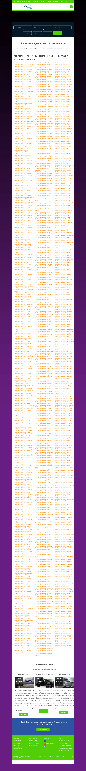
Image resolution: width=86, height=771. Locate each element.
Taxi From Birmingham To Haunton (42, 242)
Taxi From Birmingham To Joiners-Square (44, 351)
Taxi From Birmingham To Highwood (43, 275)
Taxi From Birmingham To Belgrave (22, 188)
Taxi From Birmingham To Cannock (22, 386)
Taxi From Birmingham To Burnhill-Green (24, 356)
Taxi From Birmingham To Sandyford (63, 240)
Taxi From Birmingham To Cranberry (23, 544)
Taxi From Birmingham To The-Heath (63, 406)
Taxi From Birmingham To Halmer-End (43, 202)
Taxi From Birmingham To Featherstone (43, 72)
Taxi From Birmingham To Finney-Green (44, 81)
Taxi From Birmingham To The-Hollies (63, 408)
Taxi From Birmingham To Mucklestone (43, 598)
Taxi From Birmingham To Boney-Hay (23, 269)
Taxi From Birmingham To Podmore (63, 146)
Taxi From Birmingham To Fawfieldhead (43, 69)
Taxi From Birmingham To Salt (61, 230)
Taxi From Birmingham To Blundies (22, 247)
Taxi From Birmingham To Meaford (42, 534)
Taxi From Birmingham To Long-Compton (44, 463)
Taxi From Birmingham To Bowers (22, 282)
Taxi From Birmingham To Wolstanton (63, 603)
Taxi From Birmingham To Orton (62, 93)
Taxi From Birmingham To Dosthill (22, 596)
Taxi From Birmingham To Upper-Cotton (64, 470)
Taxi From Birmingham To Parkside (62, 123)
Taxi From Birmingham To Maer (42, 519)
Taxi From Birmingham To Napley (42, 603)
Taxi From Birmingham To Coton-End (23, 512)
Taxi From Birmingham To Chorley (22, 437)
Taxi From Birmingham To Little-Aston (43, 433)
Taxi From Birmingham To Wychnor (63, 641)
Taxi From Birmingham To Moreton (42, 584)
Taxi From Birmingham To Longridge (43, 475)
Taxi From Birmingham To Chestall (22, 432)
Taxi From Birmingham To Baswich (22, 170)
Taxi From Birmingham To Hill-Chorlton (43, 279)
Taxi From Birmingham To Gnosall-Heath (44, 141)
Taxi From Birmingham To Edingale (22, 630)
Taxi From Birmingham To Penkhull (63, 129)
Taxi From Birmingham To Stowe (62, 364)
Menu (71, 6)
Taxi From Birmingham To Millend (42, 566)
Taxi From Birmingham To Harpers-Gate (43, 228)
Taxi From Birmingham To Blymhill (22, 255)
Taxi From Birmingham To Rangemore (63, 173)
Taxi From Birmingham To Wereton (62, 522)
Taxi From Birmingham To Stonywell (63, 358)
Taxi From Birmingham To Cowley (22, 536)
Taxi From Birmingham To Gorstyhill (43, 156)
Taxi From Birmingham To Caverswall (23, 400)
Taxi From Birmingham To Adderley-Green (24, 78)
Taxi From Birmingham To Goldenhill (43, 148)
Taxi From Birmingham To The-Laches (63, 410)
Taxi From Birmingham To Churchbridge (23, 454)
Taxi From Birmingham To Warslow (63, 507)
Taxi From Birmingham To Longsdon (43, 477)
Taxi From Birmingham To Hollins (42, 312)
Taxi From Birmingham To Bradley (22, 292)
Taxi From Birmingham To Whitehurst (63, 563)
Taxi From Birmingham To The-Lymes (63, 413)
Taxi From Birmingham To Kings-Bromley (44, 364)
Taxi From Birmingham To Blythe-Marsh (23, 259)
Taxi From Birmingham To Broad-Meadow (24, 319)
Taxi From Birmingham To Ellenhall (22, 638)
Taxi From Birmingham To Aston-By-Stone (24, 126)
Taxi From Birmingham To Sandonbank (63, 239)
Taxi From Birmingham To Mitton (42, 573)
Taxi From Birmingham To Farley (42, 66)
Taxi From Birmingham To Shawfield (63, 260)
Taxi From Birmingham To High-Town (43, 272)
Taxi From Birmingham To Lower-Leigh (43, 495)
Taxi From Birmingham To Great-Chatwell (44, 171)
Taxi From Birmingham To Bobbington (23, 261)
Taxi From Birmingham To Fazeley (42, 71)
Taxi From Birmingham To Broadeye (23, 321)
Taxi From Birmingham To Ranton (62, 176)
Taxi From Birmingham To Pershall (62, 134)
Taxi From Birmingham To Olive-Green (63, 84)
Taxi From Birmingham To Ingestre (42, 344)
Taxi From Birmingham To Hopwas (42, 326)
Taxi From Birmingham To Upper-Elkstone (64, 472)
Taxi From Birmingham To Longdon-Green (44, 469)
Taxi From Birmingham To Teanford (63, 396)
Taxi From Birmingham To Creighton (23, 548)
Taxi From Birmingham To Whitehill (63, 561)
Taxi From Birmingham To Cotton (22, 526)
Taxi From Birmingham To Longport (43, 474)
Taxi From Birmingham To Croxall (22, 559)
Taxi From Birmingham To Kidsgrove (43, 363)
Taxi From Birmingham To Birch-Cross (23, 210)
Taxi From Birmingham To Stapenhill (63, 338)
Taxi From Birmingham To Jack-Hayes (43, 349)
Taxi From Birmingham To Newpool (43, 630)
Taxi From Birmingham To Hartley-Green (44, 232)
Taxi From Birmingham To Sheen (62, 264)
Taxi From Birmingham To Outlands (63, 104)
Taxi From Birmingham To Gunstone (43, 192)
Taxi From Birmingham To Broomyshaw (23, 343)
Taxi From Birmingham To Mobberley (43, 576)
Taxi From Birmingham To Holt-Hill (42, 319)
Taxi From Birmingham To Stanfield (63, 328)
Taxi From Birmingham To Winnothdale (63, 596)
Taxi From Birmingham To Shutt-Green (63, 284)
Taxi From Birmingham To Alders (22, 83)
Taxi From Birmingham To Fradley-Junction (44, 106)
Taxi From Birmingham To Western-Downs (64, 534)
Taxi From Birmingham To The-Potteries (63, 415)
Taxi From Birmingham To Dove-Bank (23, 598)
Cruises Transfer (64, 674)
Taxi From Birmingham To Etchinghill (23, 650)
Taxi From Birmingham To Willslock (63, 584)
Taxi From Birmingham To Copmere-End (23, 502)
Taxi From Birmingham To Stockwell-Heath (64, 341)
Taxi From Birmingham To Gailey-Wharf (43, 118)
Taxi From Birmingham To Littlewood (43, 458)
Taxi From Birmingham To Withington (63, 599)
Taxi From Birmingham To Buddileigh (23, 355)
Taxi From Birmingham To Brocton (22, 324)
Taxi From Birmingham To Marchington (43, 524)
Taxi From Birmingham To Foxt (42, 104)
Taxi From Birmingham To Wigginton (63, 576)
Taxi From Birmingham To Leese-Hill (43, 420)
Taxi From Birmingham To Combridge (23, 487)
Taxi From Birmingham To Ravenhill (63, 178)
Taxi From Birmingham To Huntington (43, 338)
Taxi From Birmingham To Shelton (62, 269)
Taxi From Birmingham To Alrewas (22, 89)
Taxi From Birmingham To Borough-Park (24, 274)
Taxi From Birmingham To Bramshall (23, 299)
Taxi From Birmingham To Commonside (23, 490)
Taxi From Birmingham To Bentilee (22, 193)
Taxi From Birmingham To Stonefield (63, 351)
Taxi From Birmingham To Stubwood (63, 371)
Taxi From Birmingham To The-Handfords (64, 405)
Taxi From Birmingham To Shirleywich (63, 275)
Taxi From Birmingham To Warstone (63, 509)
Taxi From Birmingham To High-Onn (43, 270)
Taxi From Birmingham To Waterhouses (63, 516)
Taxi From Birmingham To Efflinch (22, 631)
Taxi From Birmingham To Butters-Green (23, 376)
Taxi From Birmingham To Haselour (42, 237)
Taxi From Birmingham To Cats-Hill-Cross (24, 395)
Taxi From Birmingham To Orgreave (63, 89)
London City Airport (17, 747)
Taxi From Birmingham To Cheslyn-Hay (23, 430)
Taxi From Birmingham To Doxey (22, 600)
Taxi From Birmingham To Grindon (42, 190)
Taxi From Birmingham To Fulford (42, 116)
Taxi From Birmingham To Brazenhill (23, 302)
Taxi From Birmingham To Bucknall (22, 353)
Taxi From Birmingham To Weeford (62, 519)
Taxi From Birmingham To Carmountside (23, 388)
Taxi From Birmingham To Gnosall (42, 143)
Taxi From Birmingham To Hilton (42, 291)
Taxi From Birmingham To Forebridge (43, 94)
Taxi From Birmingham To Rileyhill (62, 195)
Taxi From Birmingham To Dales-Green (23, 569)
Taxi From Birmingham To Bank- (22, 150)
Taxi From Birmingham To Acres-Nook (23, 69)
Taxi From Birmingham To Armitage (22, 109)
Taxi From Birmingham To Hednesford (43, 259)
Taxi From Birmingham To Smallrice (63, 297)
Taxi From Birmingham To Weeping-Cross (64, 521)
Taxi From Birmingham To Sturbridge (63, 373)
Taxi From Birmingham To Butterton (22, 378)
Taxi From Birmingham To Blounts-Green (24, 245)
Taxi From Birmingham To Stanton (62, 336)
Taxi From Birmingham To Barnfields (23, 156)
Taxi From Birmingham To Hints (42, 296)
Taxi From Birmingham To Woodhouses (63, 620)
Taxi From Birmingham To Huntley (42, 339)
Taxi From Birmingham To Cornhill (22, 506)
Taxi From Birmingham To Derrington (23, 584)
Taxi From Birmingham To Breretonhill (23, 308)
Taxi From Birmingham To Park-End (63, 119)
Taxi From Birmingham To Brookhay (23, 338)
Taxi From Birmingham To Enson (22, 645)
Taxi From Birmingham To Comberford (23, 485)
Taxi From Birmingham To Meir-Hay (43, 537)
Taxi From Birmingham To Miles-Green (43, 559)
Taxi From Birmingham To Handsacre (43, 215)
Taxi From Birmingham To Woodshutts (63, 626)
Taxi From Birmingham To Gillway (42, 134)
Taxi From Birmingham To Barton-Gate (23, 158)
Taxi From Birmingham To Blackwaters (23, 230)
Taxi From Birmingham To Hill (41, 289)
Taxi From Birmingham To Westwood (63, 546)
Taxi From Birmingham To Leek (42, 416)
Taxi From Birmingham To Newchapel (43, 623)
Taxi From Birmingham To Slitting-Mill (63, 296)
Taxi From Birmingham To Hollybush (43, 316)
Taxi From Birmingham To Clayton (22, 457)
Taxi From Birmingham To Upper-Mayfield (64, 485)
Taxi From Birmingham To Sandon (62, 237)
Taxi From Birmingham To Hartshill (42, 234)
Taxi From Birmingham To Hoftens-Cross (44, 306)
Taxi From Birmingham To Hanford (42, 217)
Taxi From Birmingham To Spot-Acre (63, 309)
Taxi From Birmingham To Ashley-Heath (23, 118)
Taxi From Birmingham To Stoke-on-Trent (64, 343)
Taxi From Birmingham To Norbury (42, 641)
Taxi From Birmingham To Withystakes (63, 601)
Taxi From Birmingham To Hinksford (43, 294)
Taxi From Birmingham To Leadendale (43, 415)
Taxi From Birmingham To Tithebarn (63, 438)
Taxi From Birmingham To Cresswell (23, 549)
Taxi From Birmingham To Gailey (42, 119)
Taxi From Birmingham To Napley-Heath (44, 601)
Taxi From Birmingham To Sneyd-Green (63, 302)
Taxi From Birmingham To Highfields (43, 274)
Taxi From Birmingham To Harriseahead (43, 230)
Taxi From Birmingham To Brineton (22, 316)
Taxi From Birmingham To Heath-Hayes (43, 254)
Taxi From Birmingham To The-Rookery (63, 420)
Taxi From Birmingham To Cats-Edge (23, 393)
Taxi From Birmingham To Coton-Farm (23, 514)
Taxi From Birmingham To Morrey (42, 586)
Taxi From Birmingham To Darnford (22, 574)
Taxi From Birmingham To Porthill (62, 153)
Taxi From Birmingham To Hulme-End (43, 334)
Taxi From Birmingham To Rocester (62, 200)
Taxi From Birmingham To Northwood (43, 645)
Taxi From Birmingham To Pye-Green (63, 158)
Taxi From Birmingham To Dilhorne (22, 586)
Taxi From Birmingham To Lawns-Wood (43, 410)
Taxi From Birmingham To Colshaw (22, 477)
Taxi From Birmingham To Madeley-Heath (44, 514)
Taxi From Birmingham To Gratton (42, 165)
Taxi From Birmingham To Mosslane (43, 594)
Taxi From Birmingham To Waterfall (63, 514)
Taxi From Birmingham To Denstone (23, 583)
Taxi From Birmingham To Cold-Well (23, 474)
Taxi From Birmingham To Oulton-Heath (64, 98)
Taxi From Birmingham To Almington (23, 88)
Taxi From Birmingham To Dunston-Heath (24, 620)
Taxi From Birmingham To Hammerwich (43, 203)
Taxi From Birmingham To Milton (42, 569)
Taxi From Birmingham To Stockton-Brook (64, 339)
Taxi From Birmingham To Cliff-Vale (23, 459)
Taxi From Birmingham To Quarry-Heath (64, 160)
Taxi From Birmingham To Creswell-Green (24, 551)
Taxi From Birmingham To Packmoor (63, 116)
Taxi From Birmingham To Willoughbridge (64, 583)
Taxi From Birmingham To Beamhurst (23, 177)
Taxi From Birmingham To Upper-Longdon (64, 484)
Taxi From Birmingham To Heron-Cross (43, 264)
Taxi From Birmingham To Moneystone (43, 579)
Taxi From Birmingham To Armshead (23, 113)
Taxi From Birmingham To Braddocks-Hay (24, 286)
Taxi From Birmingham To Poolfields (63, 150)
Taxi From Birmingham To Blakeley (22, 235)
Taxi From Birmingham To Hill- (42, 282)
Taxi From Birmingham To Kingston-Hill (43, 373)
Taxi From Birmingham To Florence (42, 86)
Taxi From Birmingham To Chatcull (22, 412)
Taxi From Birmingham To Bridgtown (23, 314)
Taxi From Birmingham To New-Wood (43, 613)
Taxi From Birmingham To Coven (22, 532)
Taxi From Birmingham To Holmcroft (43, 317)
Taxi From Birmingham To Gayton (42, 124)
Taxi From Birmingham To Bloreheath (23, 244)
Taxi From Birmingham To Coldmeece (23, 475)
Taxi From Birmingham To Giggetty (42, 131)
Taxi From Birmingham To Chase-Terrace (24, 408)
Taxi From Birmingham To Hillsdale (42, 287)
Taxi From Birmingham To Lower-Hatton (44, 490)
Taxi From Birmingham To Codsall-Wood (24, 469)
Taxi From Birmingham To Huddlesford (43, 333)
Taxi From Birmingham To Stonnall (62, 354)
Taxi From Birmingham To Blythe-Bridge (24, 257)
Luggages (35, 29)
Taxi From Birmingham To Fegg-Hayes (43, 74)
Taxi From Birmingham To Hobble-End (43, 301)
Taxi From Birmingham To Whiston (62, 557)
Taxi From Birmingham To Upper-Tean (63, 489)
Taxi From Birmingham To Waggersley (63, 492)
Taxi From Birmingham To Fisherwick (43, 82)
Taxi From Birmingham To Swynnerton (63, 383)
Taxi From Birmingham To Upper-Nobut (63, 487)
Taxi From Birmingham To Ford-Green (43, 91)
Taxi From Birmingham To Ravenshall (63, 180)
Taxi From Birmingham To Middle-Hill (43, 546)
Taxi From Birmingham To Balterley (22, 148)
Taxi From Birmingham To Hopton (42, 324)
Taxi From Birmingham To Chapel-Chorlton (24, 405)
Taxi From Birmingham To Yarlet (62, 643)
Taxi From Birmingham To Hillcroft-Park (43, 284)
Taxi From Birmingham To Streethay (63, 368)
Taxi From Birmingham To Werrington (63, 524)
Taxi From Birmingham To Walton (62, 504)
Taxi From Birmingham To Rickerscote (63, 192)
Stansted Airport (16, 743)
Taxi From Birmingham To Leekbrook (43, 418)
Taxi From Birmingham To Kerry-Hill (43, 356)
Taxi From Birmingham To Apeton (22, 108)
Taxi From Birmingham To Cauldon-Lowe (24, 396)
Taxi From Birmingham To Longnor (42, 472)
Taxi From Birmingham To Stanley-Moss (64, 331)
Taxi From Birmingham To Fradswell (43, 111)
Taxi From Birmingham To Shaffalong (63, 254)
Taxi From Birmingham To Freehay (42, 113)
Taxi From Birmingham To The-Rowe (63, 422)
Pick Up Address (17, 24)
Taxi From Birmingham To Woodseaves (63, 625)
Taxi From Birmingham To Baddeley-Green (24, 135)
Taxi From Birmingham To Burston (22, 365)
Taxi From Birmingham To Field (42, 79)
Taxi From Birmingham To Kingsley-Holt (44, 368)
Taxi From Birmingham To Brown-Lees (23, 348)
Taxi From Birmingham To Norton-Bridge (44, 646)
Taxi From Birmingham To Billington (23, 208)
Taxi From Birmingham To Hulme (42, 336)
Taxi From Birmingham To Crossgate (23, 558)
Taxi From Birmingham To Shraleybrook (63, 279)
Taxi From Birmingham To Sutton (62, 378)
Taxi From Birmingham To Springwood (63, 316)
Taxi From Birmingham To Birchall (22, 212)
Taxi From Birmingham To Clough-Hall (23, 464)
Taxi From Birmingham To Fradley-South (44, 108)
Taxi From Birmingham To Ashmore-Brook (24, 121)
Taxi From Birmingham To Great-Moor (43, 178)
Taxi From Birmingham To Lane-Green (43, 400)
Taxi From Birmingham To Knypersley (43, 396)
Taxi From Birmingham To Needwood (43, 604)
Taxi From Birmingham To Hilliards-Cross (44, 286)
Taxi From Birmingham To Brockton (22, 323)
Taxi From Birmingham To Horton (42, 331)
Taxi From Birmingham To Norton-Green (44, 651)
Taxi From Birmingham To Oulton (62, 99)
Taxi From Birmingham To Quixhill (62, 163)
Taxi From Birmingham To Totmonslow (63, 445)
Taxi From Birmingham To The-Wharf (63, 425)
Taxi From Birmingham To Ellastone (22, 637)
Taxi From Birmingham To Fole (42, 87)
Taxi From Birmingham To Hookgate (43, 321)
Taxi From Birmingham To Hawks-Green (44, 244)
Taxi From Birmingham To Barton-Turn (23, 161)
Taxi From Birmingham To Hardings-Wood (44, 223)
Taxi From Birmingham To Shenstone (63, 274)
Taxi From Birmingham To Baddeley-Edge (24, 133)
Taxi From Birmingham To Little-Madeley (44, 448)
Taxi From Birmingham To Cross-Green (23, 554)
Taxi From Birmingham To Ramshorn (63, 171)
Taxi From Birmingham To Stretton (62, 369)
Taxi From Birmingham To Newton (42, 635)
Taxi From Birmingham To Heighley (43, 260)
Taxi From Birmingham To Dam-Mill (23, 571)
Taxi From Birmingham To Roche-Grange (64, 202)
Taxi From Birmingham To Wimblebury (63, 588)
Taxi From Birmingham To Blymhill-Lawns (24, 254)
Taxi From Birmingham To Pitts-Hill (63, 143)
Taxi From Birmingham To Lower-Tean (43, 504)
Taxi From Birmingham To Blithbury (23, 239)
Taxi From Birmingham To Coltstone (23, 482)
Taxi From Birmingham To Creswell (22, 553)
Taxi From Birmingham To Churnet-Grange (24, 455)
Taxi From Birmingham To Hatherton (43, 239)
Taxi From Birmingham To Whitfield (63, 566)
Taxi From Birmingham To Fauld (42, 67)
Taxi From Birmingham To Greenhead (43, 185)
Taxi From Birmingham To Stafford (62, 321)
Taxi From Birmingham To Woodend (63, 613)
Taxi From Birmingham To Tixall (62, 442)
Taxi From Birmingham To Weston (62, 544)
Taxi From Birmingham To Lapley (42, 403)
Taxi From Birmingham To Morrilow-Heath (44, 589)
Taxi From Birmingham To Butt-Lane (23, 373)
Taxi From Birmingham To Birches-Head (23, 215)
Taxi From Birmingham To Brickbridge (23, 311)
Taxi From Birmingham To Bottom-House (24, 277)
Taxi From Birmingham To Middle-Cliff (43, 544)
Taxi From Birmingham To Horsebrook (43, 329)
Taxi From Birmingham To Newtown (43, 636)
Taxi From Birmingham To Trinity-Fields (63, 457)
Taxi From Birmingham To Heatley (42, 255)
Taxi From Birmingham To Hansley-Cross (44, 220)
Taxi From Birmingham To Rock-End (63, 203)
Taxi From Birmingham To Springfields (63, 312)
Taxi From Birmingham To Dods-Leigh (23, 590)
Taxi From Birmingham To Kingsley (42, 371)
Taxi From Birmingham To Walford (62, 495)
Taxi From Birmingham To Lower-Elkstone (44, 487)
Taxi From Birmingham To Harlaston (43, 227)
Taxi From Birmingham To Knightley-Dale (44, 383)
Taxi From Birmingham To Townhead (63, 448)
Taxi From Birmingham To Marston (42, 526)
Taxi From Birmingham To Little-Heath (43, 445)
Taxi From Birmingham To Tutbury (62, 465)
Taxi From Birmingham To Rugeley (62, 220)
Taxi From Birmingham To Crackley (22, 539)
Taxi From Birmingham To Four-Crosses (43, 101)
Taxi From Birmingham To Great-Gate (43, 175)
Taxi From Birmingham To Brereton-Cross (24, 304)
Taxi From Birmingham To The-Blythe (63, 398)
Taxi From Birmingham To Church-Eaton (23, 443)
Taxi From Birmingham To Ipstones (42, 346)
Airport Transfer (24, 674)
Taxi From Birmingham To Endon (22, 643)
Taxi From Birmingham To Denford (22, 581)
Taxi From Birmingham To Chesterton (23, 435)
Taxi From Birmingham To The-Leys (63, 411)
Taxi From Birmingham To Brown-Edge (23, 346)
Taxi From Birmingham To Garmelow (43, 121)
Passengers (25, 29)
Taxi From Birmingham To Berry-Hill (23, 195)
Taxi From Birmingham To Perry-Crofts (63, 133)
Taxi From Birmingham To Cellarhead (23, 402)
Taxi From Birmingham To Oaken (62, 69)
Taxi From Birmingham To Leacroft (42, 413)
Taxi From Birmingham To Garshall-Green (44, 123)
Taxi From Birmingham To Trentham (63, 453)
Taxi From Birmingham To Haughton (43, 240)
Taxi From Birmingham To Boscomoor (23, 276)
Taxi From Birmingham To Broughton (23, 344)
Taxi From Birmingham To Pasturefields (63, 126)
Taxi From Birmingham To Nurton (62, 64)
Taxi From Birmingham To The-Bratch (63, 403)
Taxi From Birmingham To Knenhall (43, 381)
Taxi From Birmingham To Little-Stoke (43, 453)
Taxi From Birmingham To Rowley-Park (63, 213)
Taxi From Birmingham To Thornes (62, 428)
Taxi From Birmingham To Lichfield (42, 428)
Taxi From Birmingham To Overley (62, 108)
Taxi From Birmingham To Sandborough (63, 232)
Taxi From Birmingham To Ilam (42, 343)
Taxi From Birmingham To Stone (62, 349)
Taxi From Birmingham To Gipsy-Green (43, 136)
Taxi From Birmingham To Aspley (22, 125)
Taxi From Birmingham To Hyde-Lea (43, 341)
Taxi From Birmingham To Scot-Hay (63, 244)
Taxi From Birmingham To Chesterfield (23, 433)
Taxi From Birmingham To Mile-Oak (43, 557)
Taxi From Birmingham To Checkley (23, 422)
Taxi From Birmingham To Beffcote (22, 187)
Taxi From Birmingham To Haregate (42, 225)
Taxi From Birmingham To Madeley (42, 517)
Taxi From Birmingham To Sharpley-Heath (64, 259)
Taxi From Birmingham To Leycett (42, 425)
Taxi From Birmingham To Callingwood (23, 381)
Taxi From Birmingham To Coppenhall (23, 504)
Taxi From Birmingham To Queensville (63, 161)
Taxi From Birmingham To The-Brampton (64, 401)
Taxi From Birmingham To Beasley (22, 178)
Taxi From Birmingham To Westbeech (63, 531)
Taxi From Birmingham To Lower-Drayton (44, 485)
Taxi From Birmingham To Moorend (43, 581)
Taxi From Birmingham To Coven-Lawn (23, 531)
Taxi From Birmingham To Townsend (63, 450)
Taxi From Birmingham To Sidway (62, 287)
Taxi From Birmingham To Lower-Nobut (43, 499)
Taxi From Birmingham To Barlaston (23, 155)
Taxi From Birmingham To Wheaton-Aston (64, 556)
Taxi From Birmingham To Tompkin (63, 443)
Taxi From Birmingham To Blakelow (23, 237)
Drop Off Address (37, 24)
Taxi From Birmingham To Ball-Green (23, 141)
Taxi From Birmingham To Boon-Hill (23, 271)
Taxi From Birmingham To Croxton (22, 563)
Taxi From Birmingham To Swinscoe (63, 381)
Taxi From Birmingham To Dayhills (22, 576)
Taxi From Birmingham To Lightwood (43, 432)
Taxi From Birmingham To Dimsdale (23, 588)
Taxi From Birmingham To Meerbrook (43, 536)
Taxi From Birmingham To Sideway (62, 286)
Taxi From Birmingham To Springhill (63, 314)
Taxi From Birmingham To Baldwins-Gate (24, 140)
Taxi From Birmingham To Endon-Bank (23, 642)
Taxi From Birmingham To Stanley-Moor (64, 329)
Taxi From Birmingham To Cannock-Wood (24, 385)
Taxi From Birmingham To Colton (22, 480)
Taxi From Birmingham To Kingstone (43, 375)
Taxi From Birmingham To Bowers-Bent (23, 281)
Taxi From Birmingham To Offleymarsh (63, 74)
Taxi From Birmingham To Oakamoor (63, 67)
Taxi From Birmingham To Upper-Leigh (63, 482)
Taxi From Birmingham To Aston (22, 128)
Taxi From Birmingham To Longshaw (43, 479)
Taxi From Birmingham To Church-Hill (23, 447)
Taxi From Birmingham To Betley (22, 198)
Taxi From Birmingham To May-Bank (43, 531)
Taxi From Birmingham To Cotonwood (23, 524)
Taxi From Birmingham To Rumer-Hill (63, 222)
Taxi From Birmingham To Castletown (23, 391)
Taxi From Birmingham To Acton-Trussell (24, 73)
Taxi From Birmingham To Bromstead (23, 336)
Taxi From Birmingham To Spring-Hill (63, 311)
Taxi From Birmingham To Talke (62, 388)
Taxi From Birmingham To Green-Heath (43, 183)
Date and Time (56, 24)
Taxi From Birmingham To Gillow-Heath (43, 133)
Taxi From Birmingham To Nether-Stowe (44, 606)
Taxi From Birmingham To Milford (42, 561)
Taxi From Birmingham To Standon (62, 326)
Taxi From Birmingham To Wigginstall (63, 574)
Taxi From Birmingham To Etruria (22, 652)
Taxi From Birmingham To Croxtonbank (23, 564)
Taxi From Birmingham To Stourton (62, 359)
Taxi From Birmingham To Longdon (43, 470)
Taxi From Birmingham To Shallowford (63, 255)
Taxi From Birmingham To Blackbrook (23, 224)
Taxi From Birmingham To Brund (22, 351)
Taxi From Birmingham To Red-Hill (62, 185)
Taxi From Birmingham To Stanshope (63, 334)
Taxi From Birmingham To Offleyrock (63, 76)
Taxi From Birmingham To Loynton (42, 507)
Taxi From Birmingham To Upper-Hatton (64, 475)
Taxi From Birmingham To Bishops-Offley (24, 217)
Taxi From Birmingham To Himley (42, 292)
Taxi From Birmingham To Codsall (22, 470)
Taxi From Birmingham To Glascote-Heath (44, 138)
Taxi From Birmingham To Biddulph (22, 203)
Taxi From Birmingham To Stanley (62, 333)
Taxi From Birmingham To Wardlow (63, 505)
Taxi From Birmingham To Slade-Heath (63, 292)
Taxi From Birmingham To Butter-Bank (23, 375)
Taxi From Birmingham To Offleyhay (63, 72)
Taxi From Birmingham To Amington (23, 98)
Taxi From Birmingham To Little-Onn (43, 450)
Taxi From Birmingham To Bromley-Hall (23, 326)
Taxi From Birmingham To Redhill (62, 188)
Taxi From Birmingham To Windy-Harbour (64, 591)
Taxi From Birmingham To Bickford (22, 200)
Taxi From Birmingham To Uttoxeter (63, 490)
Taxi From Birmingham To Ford (42, 93)
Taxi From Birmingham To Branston (22, 301)
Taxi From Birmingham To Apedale (22, 106)
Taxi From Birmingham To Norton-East (43, 650)
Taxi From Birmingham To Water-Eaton (63, 512)
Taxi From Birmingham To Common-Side (24, 489)
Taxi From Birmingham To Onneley (62, 87)
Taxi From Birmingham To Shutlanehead (63, 282)
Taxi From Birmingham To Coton (22, 522)
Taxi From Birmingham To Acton (22, 74)
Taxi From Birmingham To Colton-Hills (23, 479)
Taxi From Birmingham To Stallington (63, 322)
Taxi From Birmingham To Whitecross (63, 559)
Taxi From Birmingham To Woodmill (63, 623)
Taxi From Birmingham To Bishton (22, 220)
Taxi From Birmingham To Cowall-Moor (23, 534)
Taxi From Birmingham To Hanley (42, 218)
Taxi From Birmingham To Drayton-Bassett (24, 608)
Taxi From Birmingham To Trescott (62, 455)
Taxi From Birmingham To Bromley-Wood (24, 328)
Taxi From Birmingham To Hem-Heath (43, 262)
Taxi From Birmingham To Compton (22, 492)
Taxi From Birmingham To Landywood (43, 398)
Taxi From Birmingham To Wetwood (63, 551)
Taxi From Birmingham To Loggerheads (43, 462)
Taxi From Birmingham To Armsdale (23, 111)
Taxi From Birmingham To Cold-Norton (23, 472)
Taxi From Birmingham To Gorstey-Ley (43, 155)
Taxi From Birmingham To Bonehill (22, 267)
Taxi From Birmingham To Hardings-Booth (44, 222)
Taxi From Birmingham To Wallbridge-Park (64, 499)
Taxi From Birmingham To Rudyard (62, 217)
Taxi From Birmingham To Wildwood (63, 581)
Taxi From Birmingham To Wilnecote (63, 586)
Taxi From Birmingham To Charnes (22, 407)
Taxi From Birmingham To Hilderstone (43, 277)
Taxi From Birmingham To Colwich (22, 484)
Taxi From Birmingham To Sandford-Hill (64, 235)
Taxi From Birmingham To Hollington (43, 311)
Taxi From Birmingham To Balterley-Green (24, 146)
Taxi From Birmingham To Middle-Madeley (44, 547)
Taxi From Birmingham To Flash (42, 84)
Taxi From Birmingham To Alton (22, 94)
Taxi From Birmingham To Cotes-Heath (23, 507)
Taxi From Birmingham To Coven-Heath (23, 529)
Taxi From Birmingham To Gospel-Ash (43, 158)
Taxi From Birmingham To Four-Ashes (43, 99)
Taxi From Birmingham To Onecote (62, 86)
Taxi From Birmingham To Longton (42, 480)
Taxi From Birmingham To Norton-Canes (44, 648)
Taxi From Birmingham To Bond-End (23, 266)
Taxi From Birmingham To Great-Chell (43, 173)
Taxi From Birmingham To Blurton (22, 249)
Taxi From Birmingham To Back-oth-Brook (24, 131)
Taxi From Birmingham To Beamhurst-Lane (24, 175)
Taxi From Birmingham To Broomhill (23, 341)
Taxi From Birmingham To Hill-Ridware (43, 281)
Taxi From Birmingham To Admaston (23, 79)
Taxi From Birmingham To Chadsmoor (23, 403)
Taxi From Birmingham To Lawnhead (43, 408)
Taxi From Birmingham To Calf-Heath (23, 380)
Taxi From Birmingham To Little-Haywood (44, 443)
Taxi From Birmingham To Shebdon (63, 262)
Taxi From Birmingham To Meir (42, 541)
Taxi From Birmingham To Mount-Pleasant (44, 596)
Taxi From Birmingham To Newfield (43, 626)
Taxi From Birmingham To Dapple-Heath (23, 573)
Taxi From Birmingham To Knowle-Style (44, 393)
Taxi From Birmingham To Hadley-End (43, 195)
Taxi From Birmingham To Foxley (42, 103)
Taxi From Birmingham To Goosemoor (43, 153)
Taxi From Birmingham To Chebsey (22, 420)
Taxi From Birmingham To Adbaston (23, 76)
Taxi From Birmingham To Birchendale (23, 214)
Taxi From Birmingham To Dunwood (23, 623)
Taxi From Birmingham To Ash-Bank (23, 114)
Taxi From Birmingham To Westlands (63, 536)
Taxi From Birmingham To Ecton (22, 626)
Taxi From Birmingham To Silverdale (63, 289)
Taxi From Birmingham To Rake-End (63, 166)
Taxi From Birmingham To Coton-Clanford (24, 511)
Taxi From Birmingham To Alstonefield (23, 93)
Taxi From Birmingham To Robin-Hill (63, 198)
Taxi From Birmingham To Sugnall (62, 375)
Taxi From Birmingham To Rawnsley (63, 181)
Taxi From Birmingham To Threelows (63, 435)
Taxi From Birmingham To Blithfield (22, 240)
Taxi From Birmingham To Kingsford (43, 366)
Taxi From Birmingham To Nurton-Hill (63, 62)
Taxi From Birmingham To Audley (22, 130)
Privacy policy (16, 757)
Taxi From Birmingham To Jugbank (42, 353)
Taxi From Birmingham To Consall (22, 497)
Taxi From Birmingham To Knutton (42, 395)
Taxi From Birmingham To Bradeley (22, 287)
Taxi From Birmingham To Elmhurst (22, 640)
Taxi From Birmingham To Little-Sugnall (43, 455)
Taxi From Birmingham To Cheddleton (23, 427)
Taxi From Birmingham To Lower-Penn (43, 500)
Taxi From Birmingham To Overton (62, 111)
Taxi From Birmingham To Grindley (42, 188)
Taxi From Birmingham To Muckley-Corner (44, 599)
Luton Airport (16, 745)
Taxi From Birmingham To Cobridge (22, 467)
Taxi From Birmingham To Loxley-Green (44, 505)
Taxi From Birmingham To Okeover (62, 77)
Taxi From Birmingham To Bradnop (22, 294)
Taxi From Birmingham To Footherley (43, 89)
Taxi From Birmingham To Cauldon (22, 398)
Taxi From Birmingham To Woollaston (63, 631)
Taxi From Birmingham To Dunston (22, 621)
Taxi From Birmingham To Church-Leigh (23, 449)
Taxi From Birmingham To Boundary (23, 279)
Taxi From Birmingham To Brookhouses (23, 339)
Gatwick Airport (16, 741)
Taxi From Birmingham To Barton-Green (23, 160)
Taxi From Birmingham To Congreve (23, 496)
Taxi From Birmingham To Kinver (42, 380)
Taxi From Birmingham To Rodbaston (63, 205)
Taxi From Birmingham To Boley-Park (23, 264)
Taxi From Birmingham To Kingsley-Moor (44, 369)
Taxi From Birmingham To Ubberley (63, 469)
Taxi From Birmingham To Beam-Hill (23, 173)
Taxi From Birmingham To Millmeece (43, 568)
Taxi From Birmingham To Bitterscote (23, 222)
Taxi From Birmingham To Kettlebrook (43, 358)
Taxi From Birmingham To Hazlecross (43, 249)
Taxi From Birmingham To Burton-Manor (24, 366)
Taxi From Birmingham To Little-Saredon (44, 452)
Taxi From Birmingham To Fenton (42, 77)
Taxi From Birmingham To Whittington (63, 573)
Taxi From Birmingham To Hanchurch (43, 213)
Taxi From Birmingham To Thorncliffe (63, 427)
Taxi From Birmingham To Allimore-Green (24, 86)
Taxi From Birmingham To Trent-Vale (63, 452)
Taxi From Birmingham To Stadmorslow (63, 319)
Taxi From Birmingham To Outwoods (63, 106)
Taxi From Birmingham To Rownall (62, 215)
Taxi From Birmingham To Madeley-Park (44, 516)
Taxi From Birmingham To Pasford (62, 124)
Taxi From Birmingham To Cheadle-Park (23, 417)
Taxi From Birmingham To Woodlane (63, 621)
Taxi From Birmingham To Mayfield (42, 532)
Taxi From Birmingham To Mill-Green (43, 563)
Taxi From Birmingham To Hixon (42, 297)
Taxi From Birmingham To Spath (62, 307)
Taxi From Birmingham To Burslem (22, 363)
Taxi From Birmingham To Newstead (43, 631)
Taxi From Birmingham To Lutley (42, 510)
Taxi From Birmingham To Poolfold (62, 151)
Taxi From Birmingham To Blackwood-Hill (24, 232)
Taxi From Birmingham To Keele (42, 354)
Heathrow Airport (17, 740)
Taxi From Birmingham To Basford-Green (24, 167)
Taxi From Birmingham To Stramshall (63, 366)
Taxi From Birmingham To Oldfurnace (63, 82)
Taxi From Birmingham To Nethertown (43, 611)
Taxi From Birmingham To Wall (62, 497)
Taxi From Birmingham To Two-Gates (63, 467)
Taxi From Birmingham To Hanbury (42, 212)
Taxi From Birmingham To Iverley (42, 348)
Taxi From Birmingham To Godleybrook (43, 145)
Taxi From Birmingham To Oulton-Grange (64, 96)
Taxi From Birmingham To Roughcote (63, 212)
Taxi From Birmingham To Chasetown (23, 410)
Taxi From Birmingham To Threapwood (63, 433)
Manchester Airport (17, 748)
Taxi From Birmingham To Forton (42, 98)
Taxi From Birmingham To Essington (23, 648)
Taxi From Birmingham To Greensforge (43, 187)
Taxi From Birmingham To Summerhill (63, 376)
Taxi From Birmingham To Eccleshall (23, 625)
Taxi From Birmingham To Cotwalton (23, 527)
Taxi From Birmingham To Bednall (22, 182)
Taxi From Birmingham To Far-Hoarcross (44, 62)
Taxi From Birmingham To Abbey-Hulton (24, 64)
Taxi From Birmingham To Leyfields (43, 427)
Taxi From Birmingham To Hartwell (42, 235)
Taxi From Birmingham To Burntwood (23, 361)
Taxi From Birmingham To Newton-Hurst (44, 633)
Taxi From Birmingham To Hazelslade (43, 247)
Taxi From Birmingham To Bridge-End (23, 313)
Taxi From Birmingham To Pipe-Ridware (64, 140)
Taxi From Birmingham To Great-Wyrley (43, 181)
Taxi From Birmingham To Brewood (22, 309)
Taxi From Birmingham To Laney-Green (43, 401)
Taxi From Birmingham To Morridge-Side (44, 588)
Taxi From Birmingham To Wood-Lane (63, 606)
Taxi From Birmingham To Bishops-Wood (24, 219)
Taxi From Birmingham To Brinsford (23, 318)
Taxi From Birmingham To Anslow (22, 104)
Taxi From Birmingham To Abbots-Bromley (24, 66)
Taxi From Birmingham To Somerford (63, 304)
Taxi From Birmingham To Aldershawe (23, 84)
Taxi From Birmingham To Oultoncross (63, 101)
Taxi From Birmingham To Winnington (63, 594)
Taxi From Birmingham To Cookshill (23, 499)
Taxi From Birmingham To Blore (22, 242)
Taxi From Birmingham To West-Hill (63, 529)
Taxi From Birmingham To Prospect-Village (64, 156)
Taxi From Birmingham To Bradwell (22, 297)
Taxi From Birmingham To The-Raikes (63, 418)
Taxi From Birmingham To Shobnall (63, 277)
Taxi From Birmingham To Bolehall (22, 262)
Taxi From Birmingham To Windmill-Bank (64, 589)
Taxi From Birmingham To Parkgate (62, 121)
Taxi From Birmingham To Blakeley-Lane (24, 234)
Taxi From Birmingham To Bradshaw (23, 296)
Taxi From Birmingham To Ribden (62, 190)
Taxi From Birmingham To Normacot (43, 643)
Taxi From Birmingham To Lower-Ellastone (44, 489)
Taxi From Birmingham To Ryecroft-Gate (64, 228)
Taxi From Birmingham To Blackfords (23, 225)
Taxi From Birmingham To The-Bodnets (63, 400)
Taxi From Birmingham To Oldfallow (63, 81)
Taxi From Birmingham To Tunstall (62, 460)
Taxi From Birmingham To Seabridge (63, 249)
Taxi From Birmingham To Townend (63, 447)
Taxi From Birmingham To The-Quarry (63, 416)
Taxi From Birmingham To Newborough (43, 618)
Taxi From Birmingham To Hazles (42, 252)
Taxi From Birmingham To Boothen (22, 272)
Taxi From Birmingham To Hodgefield (43, 304)
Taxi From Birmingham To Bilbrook (22, 207)
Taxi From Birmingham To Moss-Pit (42, 591)
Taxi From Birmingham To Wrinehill (63, 636)
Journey (45, 29)
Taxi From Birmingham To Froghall (42, 114)
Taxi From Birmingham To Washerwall (63, 510)
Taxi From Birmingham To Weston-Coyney (64, 537)
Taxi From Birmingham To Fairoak (22, 653)
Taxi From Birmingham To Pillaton (62, 138)
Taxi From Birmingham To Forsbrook (43, 96)
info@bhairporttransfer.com (23, 1)
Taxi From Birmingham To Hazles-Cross (43, 250)
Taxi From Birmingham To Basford (22, 168)
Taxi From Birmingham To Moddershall (43, 578)
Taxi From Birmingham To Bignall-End (23, 205)
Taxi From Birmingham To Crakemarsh (23, 543)
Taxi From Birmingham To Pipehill (62, 141)
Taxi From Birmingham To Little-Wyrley (43, 457)
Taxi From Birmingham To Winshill (62, 598)
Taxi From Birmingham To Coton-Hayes (23, 517)
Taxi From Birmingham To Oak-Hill (63, 66)
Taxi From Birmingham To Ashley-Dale (23, 116)
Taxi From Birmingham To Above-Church (24, 67)
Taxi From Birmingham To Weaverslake (63, 517)
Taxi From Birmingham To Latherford (43, 406)
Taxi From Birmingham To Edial (22, 628)
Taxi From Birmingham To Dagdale (22, 568)
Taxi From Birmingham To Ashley (22, 120)
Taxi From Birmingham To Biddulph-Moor (24, 202)
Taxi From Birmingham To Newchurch (43, 625)
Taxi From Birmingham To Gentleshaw (43, 126)
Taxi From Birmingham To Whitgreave (63, 568)
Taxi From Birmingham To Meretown (43, 542)
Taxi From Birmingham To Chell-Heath (23, 428)
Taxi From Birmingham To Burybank (23, 371)
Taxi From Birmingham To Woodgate (63, 615)
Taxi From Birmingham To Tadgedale (63, 385)
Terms (27, 756)
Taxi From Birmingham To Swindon (63, 380)
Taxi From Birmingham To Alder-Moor (23, 81)
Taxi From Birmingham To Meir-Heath (43, 539)
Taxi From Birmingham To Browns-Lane (23, 349)
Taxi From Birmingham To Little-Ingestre (44, 447)
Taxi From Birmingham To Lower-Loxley (44, 497)
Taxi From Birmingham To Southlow (63, 306)
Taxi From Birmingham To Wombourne (63, 604)
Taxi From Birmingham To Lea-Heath (43, 411)
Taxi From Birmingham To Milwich (42, 571)
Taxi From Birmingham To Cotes (22, 509)
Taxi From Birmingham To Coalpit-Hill (23, 465)
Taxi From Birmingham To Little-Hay (43, 442)
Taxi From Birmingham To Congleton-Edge (24, 494)
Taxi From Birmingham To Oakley (62, 71)
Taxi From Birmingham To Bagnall (22, 136)
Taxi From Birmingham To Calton (22, 383)
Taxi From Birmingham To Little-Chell (43, 440)
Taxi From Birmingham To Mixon (42, 574)
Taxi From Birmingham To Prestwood (63, 155)
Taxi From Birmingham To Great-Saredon (44, 180)
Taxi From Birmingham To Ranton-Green (64, 175)
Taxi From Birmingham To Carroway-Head (24, 390)
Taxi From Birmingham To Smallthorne (63, 299)
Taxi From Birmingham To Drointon (22, 611)
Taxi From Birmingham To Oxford (62, 114)
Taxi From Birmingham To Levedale (43, 423)
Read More (23, 714)
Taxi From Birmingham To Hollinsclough (44, 314)
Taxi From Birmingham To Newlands (43, 628)
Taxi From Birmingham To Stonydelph (63, 356)
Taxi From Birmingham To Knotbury (43, 388)
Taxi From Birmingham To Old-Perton (63, 79)
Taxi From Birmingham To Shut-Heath (63, 281)
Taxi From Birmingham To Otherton (63, 94)
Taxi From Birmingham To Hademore (43, 193)
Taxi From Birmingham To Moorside (43, 583)
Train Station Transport (44, 674)
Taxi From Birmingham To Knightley (43, 385)
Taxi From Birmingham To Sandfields (63, 234)
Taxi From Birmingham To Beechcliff (23, 185)
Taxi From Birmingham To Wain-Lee (63, 494)
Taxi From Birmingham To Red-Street (63, 187)
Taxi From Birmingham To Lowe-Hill (43, 484)
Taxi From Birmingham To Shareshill (63, 257)
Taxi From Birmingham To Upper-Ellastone (64, 474)
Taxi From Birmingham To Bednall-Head (23, 180)
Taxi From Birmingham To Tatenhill (62, 395)
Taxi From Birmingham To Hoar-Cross (43, 299)
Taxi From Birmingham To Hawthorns (43, 245)
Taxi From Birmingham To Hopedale (43, 322)
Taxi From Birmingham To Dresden (22, 610)
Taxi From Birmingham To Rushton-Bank (64, 223)
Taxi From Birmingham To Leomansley (43, 422)
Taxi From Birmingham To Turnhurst (63, 463)
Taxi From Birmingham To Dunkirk (22, 613)
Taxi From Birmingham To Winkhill (62, 593)
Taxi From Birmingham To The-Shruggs (63, 423)
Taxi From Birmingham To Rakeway (63, 170)
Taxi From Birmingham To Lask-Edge (43, 405)
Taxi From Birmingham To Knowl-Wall (43, 391)
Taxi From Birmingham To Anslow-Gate (23, 103)
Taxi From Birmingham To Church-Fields (24, 445)
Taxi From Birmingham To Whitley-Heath (64, 569)
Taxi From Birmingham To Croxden (22, 561)
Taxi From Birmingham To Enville (22, 647)
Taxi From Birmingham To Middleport (43, 552)
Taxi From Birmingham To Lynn (42, 512)
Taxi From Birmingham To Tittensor (62, 440)
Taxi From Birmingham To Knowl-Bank (43, 390)
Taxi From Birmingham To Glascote (42, 140)
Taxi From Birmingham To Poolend (62, 148)
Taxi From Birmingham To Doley (22, 595)
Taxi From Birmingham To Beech (22, 183)
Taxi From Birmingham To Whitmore (63, 571)
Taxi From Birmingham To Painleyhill (63, 118)
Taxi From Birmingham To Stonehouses (63, 353)
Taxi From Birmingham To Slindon (62, 294)
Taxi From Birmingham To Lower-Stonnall (44, 502)
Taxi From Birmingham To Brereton (22, 306)
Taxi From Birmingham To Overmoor (63, 109)
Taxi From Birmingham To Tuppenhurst (63, 462)
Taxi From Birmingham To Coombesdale (23, 501)
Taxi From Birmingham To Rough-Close (63, 210)
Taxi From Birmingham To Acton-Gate (23, 71)
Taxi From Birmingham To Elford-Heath (23, 633)
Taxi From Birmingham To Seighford (63, 250)
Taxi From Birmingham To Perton (62, 136)
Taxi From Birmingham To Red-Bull (63, 183)
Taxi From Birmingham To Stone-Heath (63, 348)
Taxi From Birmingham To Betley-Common (24, 197)
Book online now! (43, 729)
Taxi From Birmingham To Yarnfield (63, 645)
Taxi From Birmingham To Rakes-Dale (63, 168)
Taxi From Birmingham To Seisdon (62, 252)
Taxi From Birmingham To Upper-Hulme (64, 477)
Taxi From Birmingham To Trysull (62, 458)
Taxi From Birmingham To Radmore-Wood (64, 165)
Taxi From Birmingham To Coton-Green (23, 516)
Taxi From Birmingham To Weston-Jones (64, 539)
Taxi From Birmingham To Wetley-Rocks (64, 547)
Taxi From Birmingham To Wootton (62, 633)
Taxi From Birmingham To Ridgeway (63, 193)
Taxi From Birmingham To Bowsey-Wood (24, 284)
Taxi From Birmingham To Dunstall (22, 618)
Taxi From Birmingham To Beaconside (23, 172)
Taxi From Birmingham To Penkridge (63, 131)
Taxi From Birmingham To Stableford (63, 317)
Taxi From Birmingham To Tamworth (63, 390)
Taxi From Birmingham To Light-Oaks (43, 430)
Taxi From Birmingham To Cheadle (22, 418)
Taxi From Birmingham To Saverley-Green (64, 242)
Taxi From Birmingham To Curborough (23, 566)
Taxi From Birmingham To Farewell (42, 64)
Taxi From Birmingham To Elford (22, 635)
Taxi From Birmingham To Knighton (43, 386)
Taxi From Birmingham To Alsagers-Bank (24, 91)
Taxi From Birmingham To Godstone (43, 146)
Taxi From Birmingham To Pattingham (63, 128)
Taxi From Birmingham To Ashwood (23, 123)
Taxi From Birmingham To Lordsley (42, 482)
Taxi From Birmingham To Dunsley (22, 615)
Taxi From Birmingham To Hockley (42, 302)
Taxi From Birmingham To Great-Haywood (44, 176)
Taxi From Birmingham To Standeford (63, 324)
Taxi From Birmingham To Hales (42, 197)
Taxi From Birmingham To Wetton (62, 549)
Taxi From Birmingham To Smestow (63, 301)
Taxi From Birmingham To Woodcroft (63, 611)
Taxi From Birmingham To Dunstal (22, 616)
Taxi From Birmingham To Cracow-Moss (23, 541)
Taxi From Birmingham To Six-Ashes (63, 291)
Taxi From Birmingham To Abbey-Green (23, 62)
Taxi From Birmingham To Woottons (63, 635)
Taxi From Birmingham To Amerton (22, 96)
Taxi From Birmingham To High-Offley (43, 265)
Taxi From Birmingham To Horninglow (43, 328)
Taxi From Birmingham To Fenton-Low (43, 76)
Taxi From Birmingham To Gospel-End (43, 163)
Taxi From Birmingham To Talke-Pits (63, 386)
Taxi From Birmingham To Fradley (42, 109)
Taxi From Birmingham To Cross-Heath (23, 556)
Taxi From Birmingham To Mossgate (43, 593)
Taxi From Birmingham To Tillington (63, 437)
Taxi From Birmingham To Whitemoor (63, 564)
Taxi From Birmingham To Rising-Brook (64, 197)
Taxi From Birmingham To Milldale (42, 564)
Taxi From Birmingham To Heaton (42, 257)
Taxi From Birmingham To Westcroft (63, 532)
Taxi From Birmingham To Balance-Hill (23, 138)
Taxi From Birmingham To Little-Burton (43, 438)
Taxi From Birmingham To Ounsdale (63, 103)
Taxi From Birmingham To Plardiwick (63, 145)
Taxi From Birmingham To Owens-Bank (63, 113)
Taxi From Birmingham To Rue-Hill (62, 218)
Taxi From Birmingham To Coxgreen (23, 537)
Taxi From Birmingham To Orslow (62, 91)
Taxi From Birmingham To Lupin (42, 509)
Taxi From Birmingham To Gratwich (43, 166)
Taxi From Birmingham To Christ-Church (24, 438)
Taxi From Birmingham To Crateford (23, 546)
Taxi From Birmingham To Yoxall (62, 646)
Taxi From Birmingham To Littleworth (43, 460)
